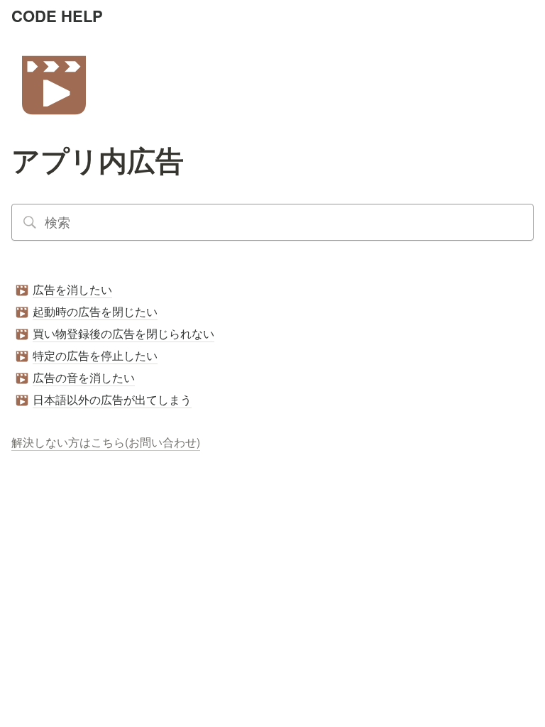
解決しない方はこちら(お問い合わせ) (105, 442)
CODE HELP (57, 15)
